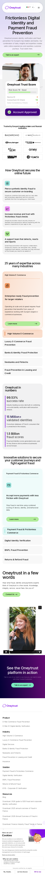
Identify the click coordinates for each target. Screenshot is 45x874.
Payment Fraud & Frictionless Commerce (18, 771)
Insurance (6, 761)
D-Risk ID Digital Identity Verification (16, 726)
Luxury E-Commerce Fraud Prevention (17, 740)
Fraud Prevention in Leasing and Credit (17, 757)
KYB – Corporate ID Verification (15, 788)
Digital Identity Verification (12, 775)
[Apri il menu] (40, 7)
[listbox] (29, 7)
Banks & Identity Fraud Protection (15, 749)
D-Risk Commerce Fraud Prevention (16, 722)
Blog (4, 797)
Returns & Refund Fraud (12, 784)
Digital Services (8, 744)
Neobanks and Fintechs (12, 753)
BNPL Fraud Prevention (11, 780)
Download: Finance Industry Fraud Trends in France (22, 824)
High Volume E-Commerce (13, 736)
